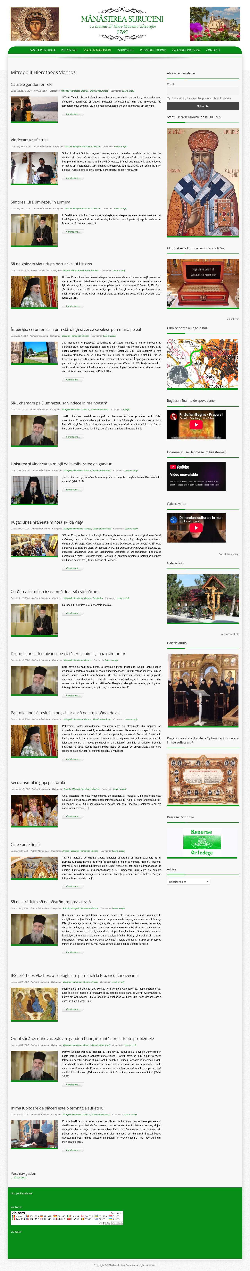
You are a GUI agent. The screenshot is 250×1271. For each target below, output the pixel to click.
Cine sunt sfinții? (25, 844)
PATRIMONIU (125, 50)
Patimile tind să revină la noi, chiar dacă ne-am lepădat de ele (66, 713)
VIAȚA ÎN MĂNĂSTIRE (98, 50)
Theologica (97, 598)
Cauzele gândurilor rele (31, 84)
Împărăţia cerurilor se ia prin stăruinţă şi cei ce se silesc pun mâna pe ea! (76, 329)
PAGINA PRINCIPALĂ (42, 50)
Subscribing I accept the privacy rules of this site (201, 98)
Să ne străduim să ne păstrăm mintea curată (51, 902)
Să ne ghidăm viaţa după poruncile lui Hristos (51, 264)
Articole (68, 146)
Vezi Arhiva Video (229, 554)
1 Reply (126, 409)
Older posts (19, 1177)
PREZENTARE (69, 50)
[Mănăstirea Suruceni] (125, 23)
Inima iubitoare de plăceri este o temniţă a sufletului (57, 1108)
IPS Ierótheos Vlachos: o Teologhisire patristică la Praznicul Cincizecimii (75, 975)
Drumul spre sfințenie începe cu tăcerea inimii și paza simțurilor (68, 654)
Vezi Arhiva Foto (230, 634)
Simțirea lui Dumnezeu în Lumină (40, 202)
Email (170, 84)
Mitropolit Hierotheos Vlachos (74, 91)
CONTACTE (213, 50)
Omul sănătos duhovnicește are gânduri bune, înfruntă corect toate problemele (82, 1038)
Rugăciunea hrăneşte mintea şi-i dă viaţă (47, 522)
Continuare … (73, 114)
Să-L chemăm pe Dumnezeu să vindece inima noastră (59, 403)
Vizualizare (233, 319)
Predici (94, 982)
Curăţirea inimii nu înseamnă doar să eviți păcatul (55, 592)
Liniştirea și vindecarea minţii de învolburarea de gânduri (61, 464)
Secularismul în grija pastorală (38, 782)
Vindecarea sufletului (30, 140)
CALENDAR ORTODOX (186, 50)
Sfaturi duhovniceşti (99, 91)
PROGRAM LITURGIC (153, 50)
